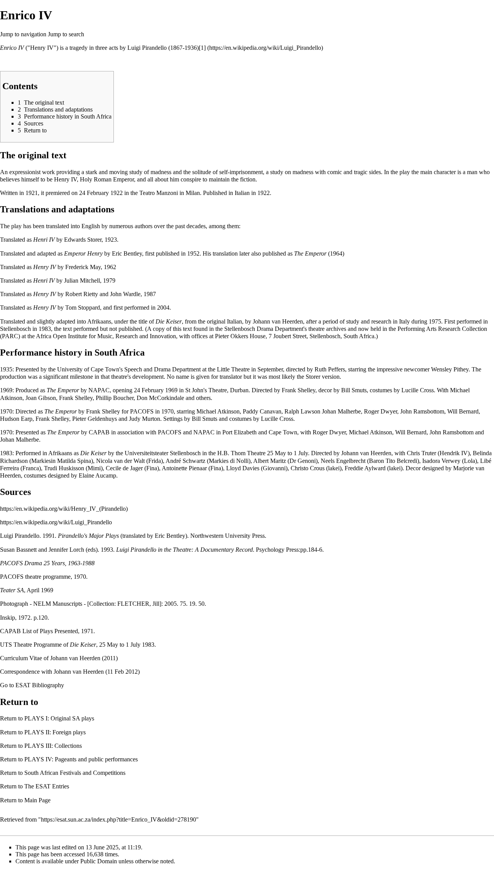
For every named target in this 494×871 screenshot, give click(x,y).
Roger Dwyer (380, 411)
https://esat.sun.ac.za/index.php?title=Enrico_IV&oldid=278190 (118, 819)
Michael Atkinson (218, 411)
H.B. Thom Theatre (241, 453)
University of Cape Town (88, 369)
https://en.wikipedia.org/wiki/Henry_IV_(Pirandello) (64, 508)
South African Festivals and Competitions (74, 772)
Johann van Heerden (278, 321)
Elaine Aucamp (97, 475)
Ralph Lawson (302, 411)
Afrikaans (99, 321)
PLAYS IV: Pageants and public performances (81, 759)
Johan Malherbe (341, 411)
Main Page (37, 800)
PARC (10, 336)
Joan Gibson (40, 398)
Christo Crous (308, 468)
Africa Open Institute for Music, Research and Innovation (106, 336)
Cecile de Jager (124, 468)
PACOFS (142, 411)
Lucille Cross (417, 390)
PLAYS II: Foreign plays (55, 732)
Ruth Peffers (330, 369)
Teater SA (12, 590)
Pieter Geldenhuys (94, 418)
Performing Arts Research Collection (442, 328)
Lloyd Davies (242, 468)
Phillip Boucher (115, 398)
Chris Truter (421, 453)
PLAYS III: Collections (53, 745)
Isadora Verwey (441, 461)
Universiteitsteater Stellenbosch (163, 453)
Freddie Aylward (365, 468)
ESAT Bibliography (39, 685)
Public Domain (98, 861)
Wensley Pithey (450, 369)
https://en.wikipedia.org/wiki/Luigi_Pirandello (56, 522)
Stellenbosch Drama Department (263, 328)
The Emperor (310, 253)
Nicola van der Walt (120, 461)
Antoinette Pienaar (184, 468)
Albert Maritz (269, 461)
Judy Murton (144, 418)
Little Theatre (233, 369)
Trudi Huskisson (64, 468)
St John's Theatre (206, 390)
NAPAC (99, 390)
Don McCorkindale (160, 398)
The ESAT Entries (46, 786)
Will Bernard (463, 411)
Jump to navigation (23, 34)
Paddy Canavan (262, 411)
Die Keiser (169, 321)
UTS (6, 644)
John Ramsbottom (422, 411)
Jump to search (66, 34)
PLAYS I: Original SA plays (59, 718)
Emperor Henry (83, 253)
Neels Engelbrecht (343, 461)
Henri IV (44, 239)
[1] (202, 47)
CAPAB (99, 432)
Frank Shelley (298, 390)
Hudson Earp (16, 418)
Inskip (7, 617)
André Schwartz (185, 461)
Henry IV (44, 267)
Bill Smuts (354, 390)
